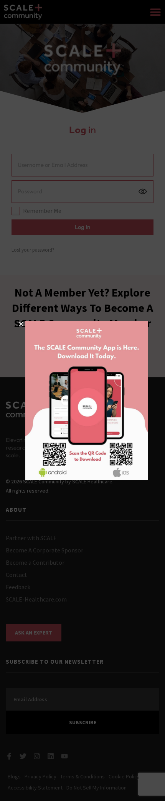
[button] (17, 324)
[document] (82, 400)
